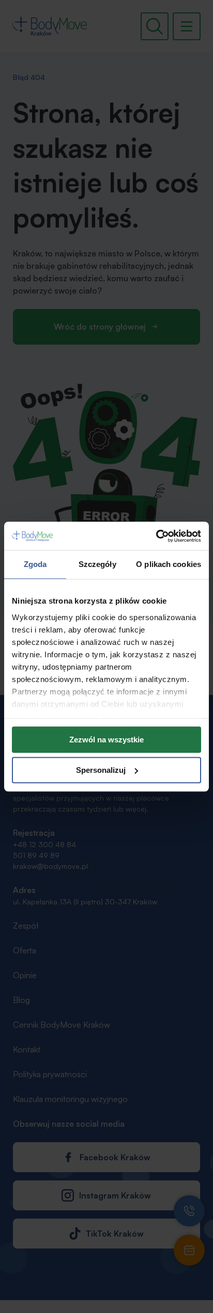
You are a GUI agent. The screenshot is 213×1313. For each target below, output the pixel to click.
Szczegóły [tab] (97, 564)
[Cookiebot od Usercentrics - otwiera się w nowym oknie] (156, 536)
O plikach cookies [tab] (168, 564)
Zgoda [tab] (35, 564)
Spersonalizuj (101, 770)
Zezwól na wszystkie (106, 739)
